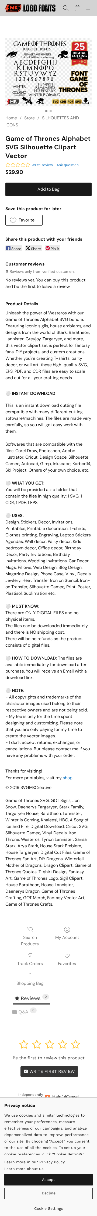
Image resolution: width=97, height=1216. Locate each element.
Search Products (30, 941)
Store (29, 118)
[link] (48, 1206)
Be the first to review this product (49, 1057)
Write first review (51, 1071)
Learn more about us (23, 1169)
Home (11, 118)
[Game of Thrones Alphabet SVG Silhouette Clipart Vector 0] (48, 72)
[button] (32, 8)
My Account (67, 937)
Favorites (67, 963)
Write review (42, 165)
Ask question (68, 165)
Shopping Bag (30, 983)
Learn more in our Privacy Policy (34, 1162)
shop (67, 778)
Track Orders (30, 963)
